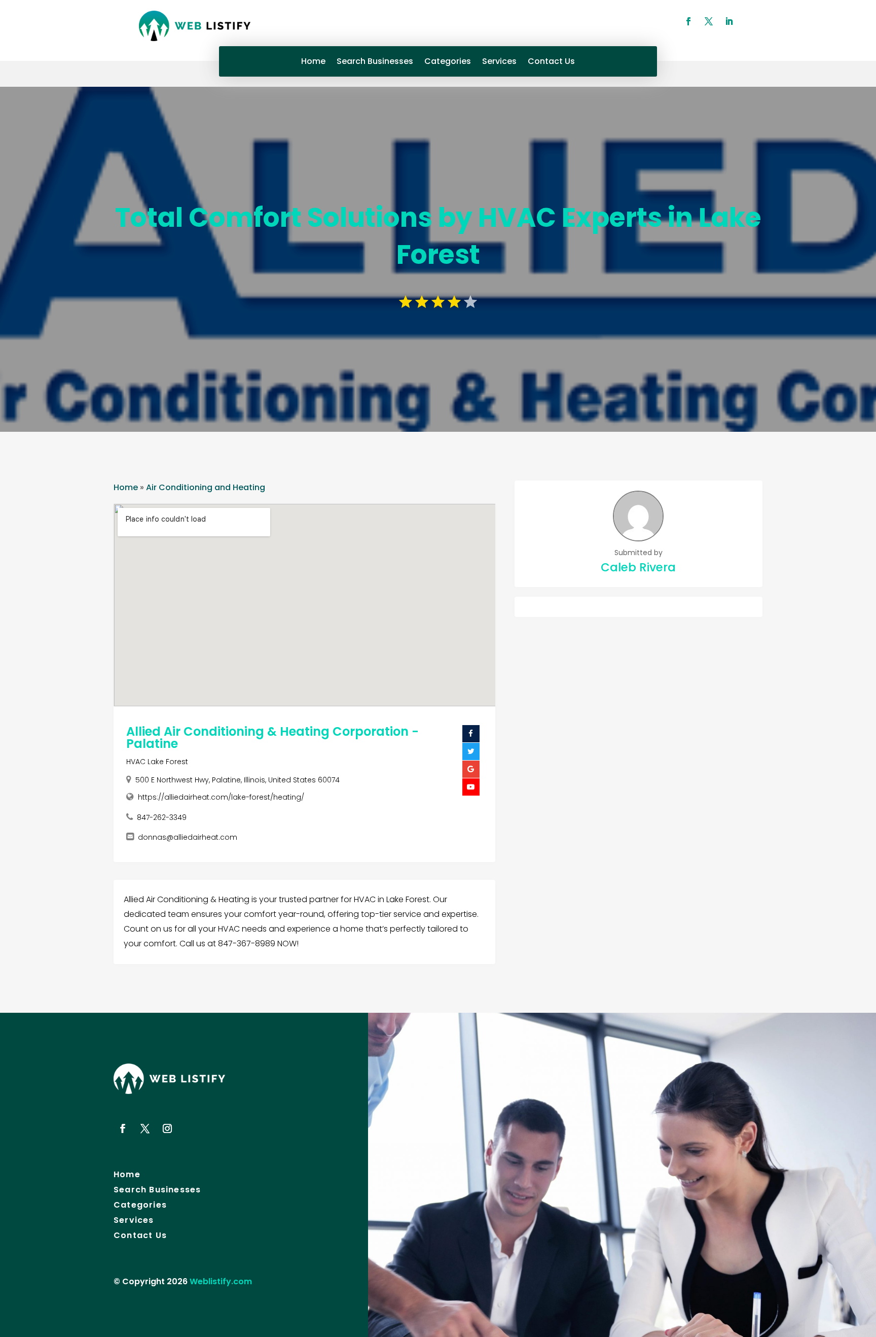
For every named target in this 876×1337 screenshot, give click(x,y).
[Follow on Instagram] (167, 1128)
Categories (447, 62)
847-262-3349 (162, 817)
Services (499, 62)
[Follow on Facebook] (688, 21)
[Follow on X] (709, 21)
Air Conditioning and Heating (205, 487)
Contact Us (551, 62)
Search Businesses (375, 62)
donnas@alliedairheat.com (187, 837)
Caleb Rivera (638, 567)
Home (313, 62)
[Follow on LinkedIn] (729, 21)
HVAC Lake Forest (157, 762)
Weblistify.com (221, 1281)
